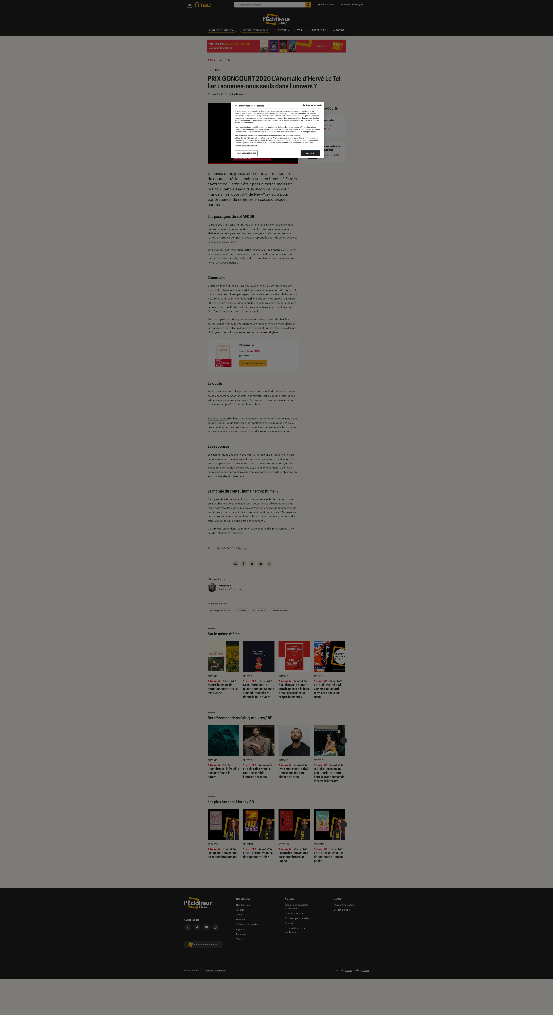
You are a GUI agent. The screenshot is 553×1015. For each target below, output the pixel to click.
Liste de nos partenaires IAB (246, 146)
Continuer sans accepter (312, 105)
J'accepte (310, 153)
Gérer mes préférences (246, 153)
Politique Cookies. (309, 132)
